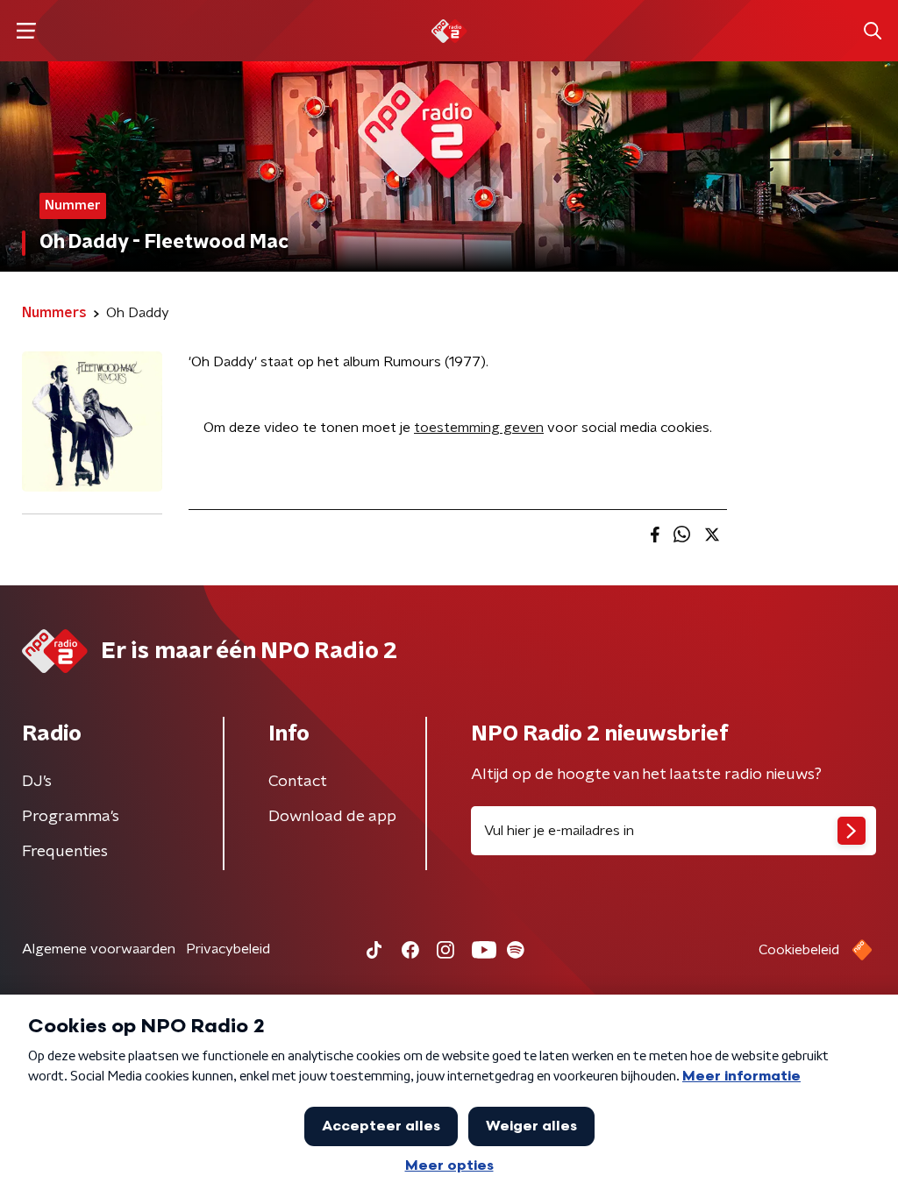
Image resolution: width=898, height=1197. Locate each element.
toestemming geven (479, 428)
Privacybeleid (228, 949)
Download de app (332, 817)
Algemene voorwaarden (98, 949)
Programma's (70, 817)
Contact (297, 782)
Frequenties (65, 852)
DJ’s (37, 782)
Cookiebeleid (799, 950)
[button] (26, 31)
